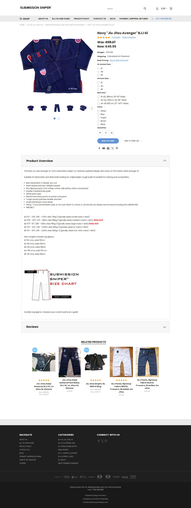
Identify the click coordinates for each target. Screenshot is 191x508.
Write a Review (129, 37)
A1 (101, 68)
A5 (102, 75)
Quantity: (101, 127)
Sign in (22, 460)
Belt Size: (102, 92)
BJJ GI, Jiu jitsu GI (65, 439)
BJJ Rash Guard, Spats (67, 446)
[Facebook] (99, 148)
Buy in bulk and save (119, 60)
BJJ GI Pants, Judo (65, 456)
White (103, 111)
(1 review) (116, 37)
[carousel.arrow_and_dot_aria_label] (59, 118)
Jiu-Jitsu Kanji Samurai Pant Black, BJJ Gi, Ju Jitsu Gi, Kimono (69, 384)
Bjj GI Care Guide (61, 18)
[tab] (95, 161)
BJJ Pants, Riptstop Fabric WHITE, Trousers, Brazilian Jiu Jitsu (121, 387)
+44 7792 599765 (163, 18)
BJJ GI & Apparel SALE (66, 443)
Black (103, 124)
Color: (101, 107)
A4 (102, 71)
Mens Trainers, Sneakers (68, 463)
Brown (103, 121)
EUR (163, 8)
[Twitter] (112, 148)
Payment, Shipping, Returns (134, 18)
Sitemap (22, 463)
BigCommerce (100, 495)
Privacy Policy (81, 18)
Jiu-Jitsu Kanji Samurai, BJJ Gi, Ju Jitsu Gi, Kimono (44, 386)
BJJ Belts (62, 460)
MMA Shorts (63, 450)
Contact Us (99, 18)
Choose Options (44, 364)
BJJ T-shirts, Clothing (67, 453)
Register (32, 460)
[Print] (108, 148)
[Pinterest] (117, 148)
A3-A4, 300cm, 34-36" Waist (114, 100)
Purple (103, 117)
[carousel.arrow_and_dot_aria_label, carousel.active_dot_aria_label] (54, 118)
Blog (112, 18)
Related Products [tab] (93, 342)
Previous (21, 108)
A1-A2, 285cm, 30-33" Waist (113, 96)
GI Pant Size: (104, 78)
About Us (43, 18)
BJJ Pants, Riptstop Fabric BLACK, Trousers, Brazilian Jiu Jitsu (147, 384)
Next (91, 108)
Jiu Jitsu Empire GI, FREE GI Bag (95, 385)
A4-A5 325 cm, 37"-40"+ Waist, (115, 103)
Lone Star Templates (100, 499)
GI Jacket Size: (105, 64)
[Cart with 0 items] (171, 8)
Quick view (44, 359)
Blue (102, 114)
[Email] (103, 148)
